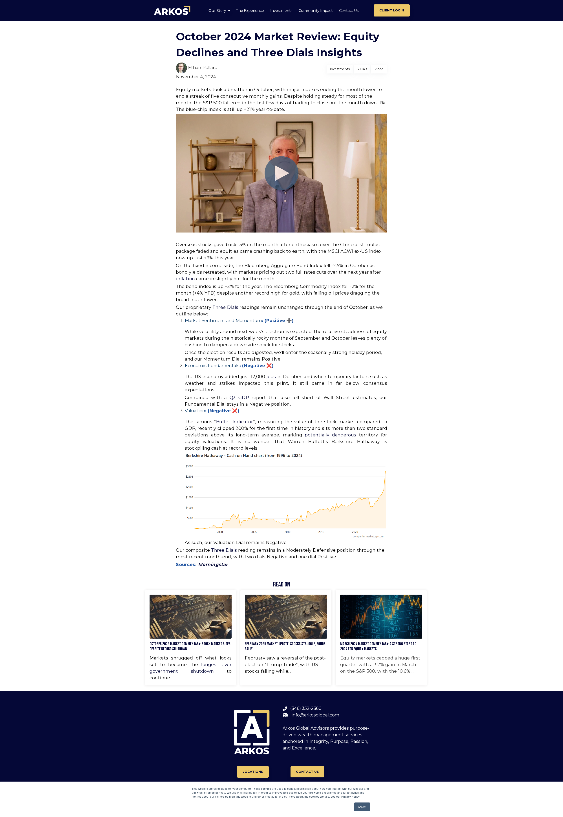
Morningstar (213, 564)
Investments (281, 11)
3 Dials (362, 69)
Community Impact (316, 11)
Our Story (217, 11)
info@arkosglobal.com (313, 715)
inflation (185, 278)
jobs (271, 376)
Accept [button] (362, 807)
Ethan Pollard (203, 67)
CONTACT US (307, 772)
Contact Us (348, 11)
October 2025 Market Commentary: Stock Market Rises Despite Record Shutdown (190, 646)
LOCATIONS (253, 772)
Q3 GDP (239, 397)
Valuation (195, 410)
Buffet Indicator (234, 421)
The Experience (250, 11)
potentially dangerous (330, 435)
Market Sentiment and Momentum (223, 320)
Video (379, 69)
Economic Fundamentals (212, 365)
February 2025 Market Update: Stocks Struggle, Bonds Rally (285, 646)
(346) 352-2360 (304, 708)
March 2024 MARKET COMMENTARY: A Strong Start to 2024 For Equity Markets (378, 646)
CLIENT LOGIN (391, 10)
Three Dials (225, 307)
